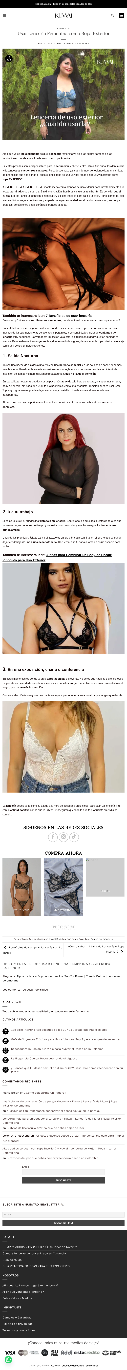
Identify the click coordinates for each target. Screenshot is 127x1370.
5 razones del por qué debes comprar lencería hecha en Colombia (52, 1158)
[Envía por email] (72, 927)
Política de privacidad (17, 1323)
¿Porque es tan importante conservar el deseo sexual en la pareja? (54, 1110)
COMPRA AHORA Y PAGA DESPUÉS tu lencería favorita (39, 1247)
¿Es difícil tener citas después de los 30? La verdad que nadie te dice (59, 1029)
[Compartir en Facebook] (60, 927)
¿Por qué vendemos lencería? (23, 1291)
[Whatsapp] (8, 1362)
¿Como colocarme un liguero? (45, 1092)
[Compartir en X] (66, 927)
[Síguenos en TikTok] (74, 837)
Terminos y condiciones (18, 1330)
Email (25, 1166)
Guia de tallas (11, 1259)
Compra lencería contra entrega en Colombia (34, 1253)
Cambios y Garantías (16, 1317)
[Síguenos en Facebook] (53, 837)
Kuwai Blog (63, 28)
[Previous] (7, 888)
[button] (4, 15)
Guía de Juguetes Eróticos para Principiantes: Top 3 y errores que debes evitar (66, 1039)
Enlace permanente (102, 939)
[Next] (120, 888)
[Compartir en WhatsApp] (54, 927)
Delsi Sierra (82, 43)
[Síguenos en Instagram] (63, 837)
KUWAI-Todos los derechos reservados (74, 1365)
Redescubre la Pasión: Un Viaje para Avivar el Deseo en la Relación (57, 1049)
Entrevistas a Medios (17, 1298)
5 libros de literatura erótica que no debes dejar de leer (45, 1128)
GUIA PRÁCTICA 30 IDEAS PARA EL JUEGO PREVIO (36, 1266)
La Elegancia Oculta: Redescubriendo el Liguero (44, 1058)
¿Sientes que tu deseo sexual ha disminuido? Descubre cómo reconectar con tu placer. (67, 1070)
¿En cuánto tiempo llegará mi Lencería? (30, 1285)
